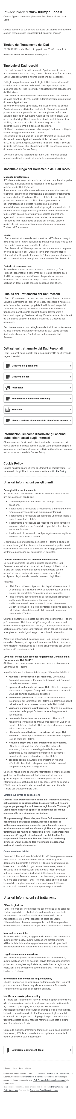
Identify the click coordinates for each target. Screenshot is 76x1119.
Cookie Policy (59, 471)
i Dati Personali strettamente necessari (49, 1079)
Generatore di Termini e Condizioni (39, 1076)
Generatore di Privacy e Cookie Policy (54, 1073)
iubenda (58, 1076)
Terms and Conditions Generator (44, 1090)
